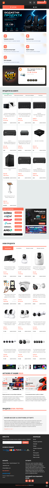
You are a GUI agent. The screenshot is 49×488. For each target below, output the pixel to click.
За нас (34, 439)
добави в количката (13, 122)
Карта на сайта (36, 457)
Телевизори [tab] (40, 95)
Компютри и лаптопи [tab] (8, 95)
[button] (22, 30)
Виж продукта (31, 76)
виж (18, 212)
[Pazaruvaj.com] (10, 474)
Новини (34, 446)
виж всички (13, 234)
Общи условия (36, 455)
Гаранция (35, 443)
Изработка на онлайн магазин (22, 485)
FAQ (34, 450)
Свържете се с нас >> (8, 429)
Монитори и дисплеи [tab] (40, 248)
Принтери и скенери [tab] (29, 248)
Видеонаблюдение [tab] (8, 248)
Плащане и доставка (37, 441)
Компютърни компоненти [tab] (18, 95)
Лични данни (36, 452)
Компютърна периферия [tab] (29, 95)
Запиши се (25, 442)
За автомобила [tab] (18, 248)
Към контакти (6, 470)
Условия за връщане (37, 448)
